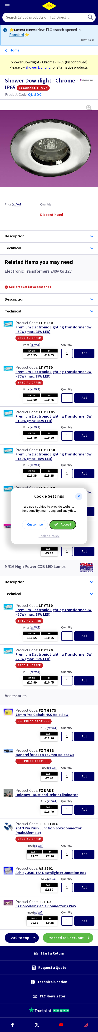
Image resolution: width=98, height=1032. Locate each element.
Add (84, 353)
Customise (35, 524)
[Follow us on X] (36, 1025)
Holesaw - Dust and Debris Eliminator (46, 795)
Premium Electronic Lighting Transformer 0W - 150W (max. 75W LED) (53, 456)
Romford (16, 34)
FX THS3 (46, 750)
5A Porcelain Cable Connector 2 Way (45, 906)
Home (15, 50)
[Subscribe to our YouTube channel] (61, 1025)
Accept (65, 524)
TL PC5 (45, 901)
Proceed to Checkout (66, 937)
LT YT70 (46, 367)
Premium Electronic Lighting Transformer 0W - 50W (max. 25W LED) (53, 329)
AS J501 (46, 868)
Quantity (45, 205)
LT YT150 (47, 450)
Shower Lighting (38, 67)
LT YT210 (47, 487)
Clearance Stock (33, 87)
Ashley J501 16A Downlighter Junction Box (50, 873)
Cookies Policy (49, 536)
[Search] (91, 17)
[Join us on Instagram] (86, 1025)
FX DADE (46, 790)
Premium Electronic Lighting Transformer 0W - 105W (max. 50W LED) (53, 418)
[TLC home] (49, 6)
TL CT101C (48, 824)
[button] (78, 496)
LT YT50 (46, 323)
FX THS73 (47, 710)
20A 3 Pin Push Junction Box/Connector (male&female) (48, 830)
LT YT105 (47, 412)
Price (13, 205)
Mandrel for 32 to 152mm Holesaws (44, 755)
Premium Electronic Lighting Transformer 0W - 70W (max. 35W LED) (53, 374)
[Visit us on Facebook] (12, 1025)
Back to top (19, 937)
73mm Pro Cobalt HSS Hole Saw (42, 715)
